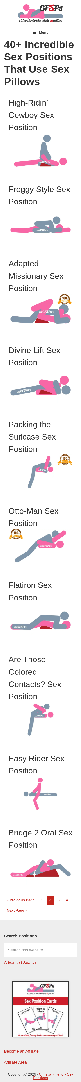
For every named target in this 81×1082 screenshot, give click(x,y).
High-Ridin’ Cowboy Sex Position (31, 115)
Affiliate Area (15, 1062)
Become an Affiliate (21, 1051)
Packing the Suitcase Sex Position (32, 437)
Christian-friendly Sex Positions (40, 13)
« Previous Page (21, 901)
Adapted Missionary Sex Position (36, 276)
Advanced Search (20, 962)
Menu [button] (44, 32)
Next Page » (17, 911)
